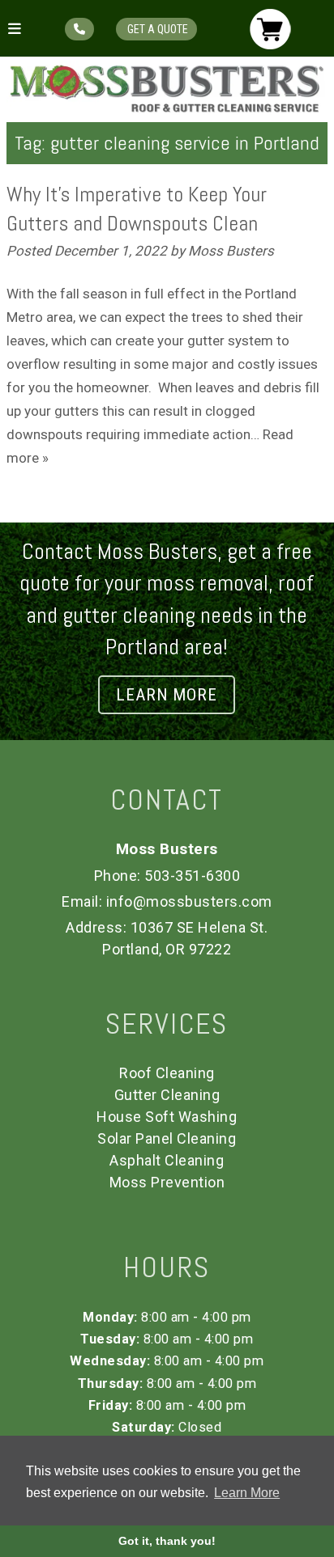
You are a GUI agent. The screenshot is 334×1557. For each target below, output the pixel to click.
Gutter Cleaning (167, 1094)
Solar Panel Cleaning (166, 1138)
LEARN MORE (166, 694)
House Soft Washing (166, 1116)
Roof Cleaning (167, 1072)
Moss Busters (231, 251)
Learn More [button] (247, 1493)
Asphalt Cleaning (166, 1160)
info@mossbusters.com (189, 901)
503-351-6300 (192, 875)
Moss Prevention (167, 1182)
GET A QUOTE (156, 29)
